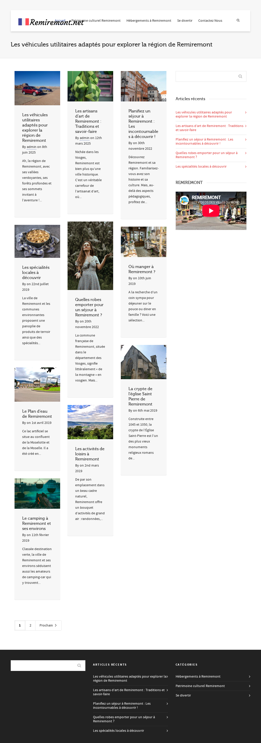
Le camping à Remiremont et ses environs (36, 523)
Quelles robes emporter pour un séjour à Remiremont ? (207, 155)
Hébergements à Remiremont (148, 20)
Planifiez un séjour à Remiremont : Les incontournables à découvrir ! (204, 141)
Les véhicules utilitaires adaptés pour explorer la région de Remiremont (204, 114)
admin (31, 147)
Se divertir (184, 20)
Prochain (47, 625)
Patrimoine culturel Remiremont (96, 20)
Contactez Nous (210, 20)
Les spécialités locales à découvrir (35, 272)
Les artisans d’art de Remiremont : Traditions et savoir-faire (88, 121)
